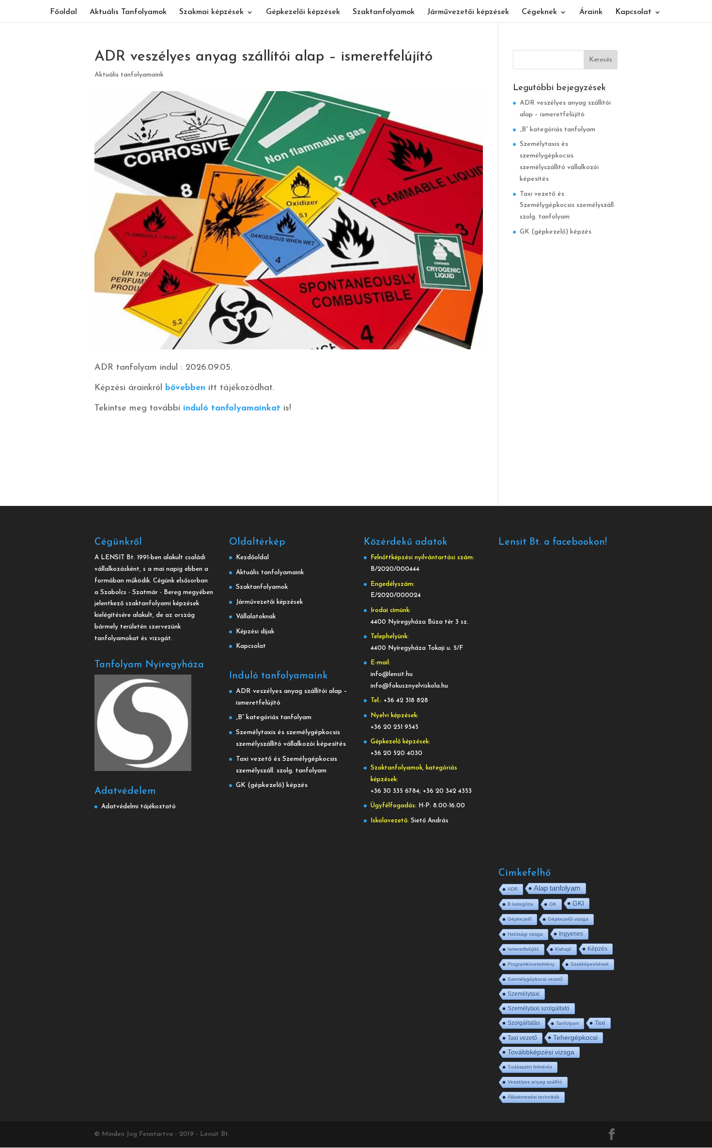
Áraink (591, 12)
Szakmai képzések (211, 12)
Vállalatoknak (256, 616)
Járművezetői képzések (468, 12)
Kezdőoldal (252, 557)
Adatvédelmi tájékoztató (138, 806)
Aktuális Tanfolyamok (128, 12)
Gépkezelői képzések (303, 12)
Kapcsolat (633, 12)
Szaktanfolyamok (384, 12)
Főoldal (63, 12)
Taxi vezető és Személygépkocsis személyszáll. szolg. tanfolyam (567, 205)
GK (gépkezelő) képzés (555, 232)
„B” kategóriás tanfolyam (557, 129)
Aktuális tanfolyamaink (129, 75)
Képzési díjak (255, 632)
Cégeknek (539, 12)
